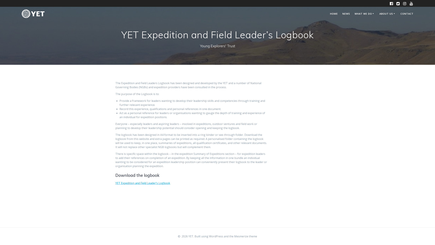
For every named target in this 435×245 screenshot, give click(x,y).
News (346, 13)
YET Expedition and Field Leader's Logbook (142, 183)
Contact (407, 13)
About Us (386, 13)
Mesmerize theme (245, 236)
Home (334, 13)
